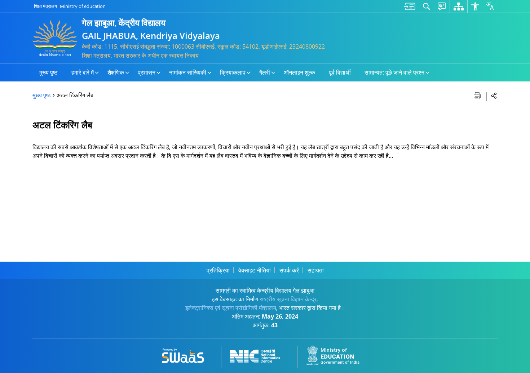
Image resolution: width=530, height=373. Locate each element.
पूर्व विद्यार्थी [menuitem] (340, 72)
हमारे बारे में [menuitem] (82, 72)
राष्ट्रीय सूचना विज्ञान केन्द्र (288, 299)
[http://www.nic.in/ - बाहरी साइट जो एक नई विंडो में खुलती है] (259, 354)
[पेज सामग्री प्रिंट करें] (478, 95)
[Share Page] (494, 95)
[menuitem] (409, 6)
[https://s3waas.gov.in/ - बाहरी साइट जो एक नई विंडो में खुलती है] (187, 354)
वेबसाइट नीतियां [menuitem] (254, 270)
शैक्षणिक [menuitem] (115, 72)
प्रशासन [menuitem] (146, 72)
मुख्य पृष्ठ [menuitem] (48, 72)
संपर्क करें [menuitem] (289, 270)
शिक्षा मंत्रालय (45, 6)
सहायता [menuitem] (316, 270)
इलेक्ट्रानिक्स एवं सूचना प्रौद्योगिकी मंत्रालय (230, 308)
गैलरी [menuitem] (264, 72)
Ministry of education (83, 6)
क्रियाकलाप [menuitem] (233, 72)
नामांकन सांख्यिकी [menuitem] (187, 72)
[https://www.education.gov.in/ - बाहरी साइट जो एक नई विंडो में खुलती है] (337, 354)
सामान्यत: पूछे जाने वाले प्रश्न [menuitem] (394, 72)
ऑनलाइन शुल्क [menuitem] (299, 72)
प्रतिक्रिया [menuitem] (218, 270)
